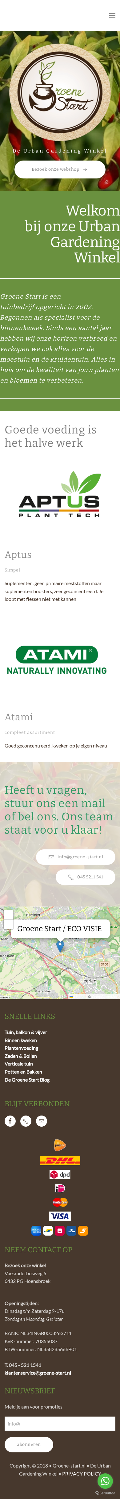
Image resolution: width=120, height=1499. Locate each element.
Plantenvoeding (21, 1048)
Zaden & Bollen (21, 1056)
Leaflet (79, 996)
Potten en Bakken (23, 1071)
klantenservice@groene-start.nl (38, 1372)
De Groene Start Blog (27, 1079)
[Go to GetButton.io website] (105, 1493)
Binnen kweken (21, 1040)
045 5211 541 (90, 877)
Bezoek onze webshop (55, 169)
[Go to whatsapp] (105, 1481)
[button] (112, 15)
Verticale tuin (19, 1063)
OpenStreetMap (105, 996)
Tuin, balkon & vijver (26, 1032)
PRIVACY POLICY (81, 1473)
